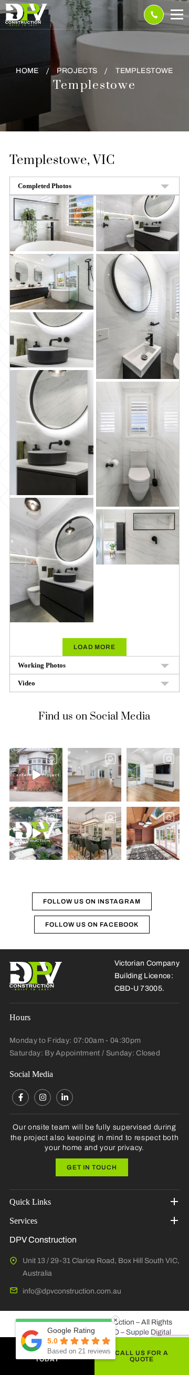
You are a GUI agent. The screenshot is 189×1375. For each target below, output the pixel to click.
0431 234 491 (154, 15)
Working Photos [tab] (42, 665)
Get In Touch (92, 1167)
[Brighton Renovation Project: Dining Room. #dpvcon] (94, 833)
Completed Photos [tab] (44, 186)
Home (27, 71)
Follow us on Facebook (91, 924)
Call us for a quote (141, 1356)
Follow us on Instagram (91, 901)
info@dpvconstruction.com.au (72, 1291)
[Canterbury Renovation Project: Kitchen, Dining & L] (94, 774)
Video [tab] (26, 683)
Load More (95, 647)
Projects (77, 71)
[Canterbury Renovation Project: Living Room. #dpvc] (153, 774)
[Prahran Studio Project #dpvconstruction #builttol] (35, 833)
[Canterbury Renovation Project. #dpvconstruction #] (35, 774)
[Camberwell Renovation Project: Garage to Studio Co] (153, 833)
